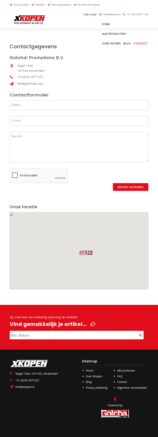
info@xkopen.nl (24, 387)
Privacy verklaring (96, 387)
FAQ (120, 376)
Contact (140, 43)
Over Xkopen (111, 43)
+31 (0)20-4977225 (27, 380)
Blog (127, 43)
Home (89, 370)
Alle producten (113, 34)
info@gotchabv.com (30, 83)
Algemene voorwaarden (132, 387)
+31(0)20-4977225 (30, 77)
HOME (106, 24)
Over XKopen (94, 376)
